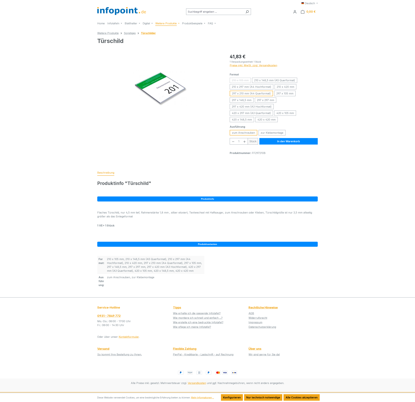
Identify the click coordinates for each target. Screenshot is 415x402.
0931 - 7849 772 (109, 315)
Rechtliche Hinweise (263, 307)
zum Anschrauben (243, 132)
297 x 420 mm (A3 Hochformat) (252, 106)
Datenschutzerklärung (262, 327)
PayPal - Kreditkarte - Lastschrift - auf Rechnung (203, 354)
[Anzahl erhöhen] (244, 141)
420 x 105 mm (285, 113)
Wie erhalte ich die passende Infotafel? (197, 313)
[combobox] (214, 11)
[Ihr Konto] (295, 11)
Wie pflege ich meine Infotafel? (192, 327)
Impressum (255, 322)
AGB (251, 313)
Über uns (255, 348)
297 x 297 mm (265, 100)
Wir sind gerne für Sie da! (264, 354)
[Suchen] (247, 11)
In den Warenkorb (288, 141)
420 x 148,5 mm (242, 119)
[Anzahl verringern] (233, 141)
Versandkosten (197, 383)
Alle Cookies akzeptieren (302, 397)
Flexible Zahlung (184, 348)
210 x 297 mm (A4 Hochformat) (251, 86)
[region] (160, 88)
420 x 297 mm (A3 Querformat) (251, 113)
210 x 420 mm (285, 86)
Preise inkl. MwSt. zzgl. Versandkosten (253, 65)
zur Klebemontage (272, 132)
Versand (103, 348)
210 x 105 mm (241, 81)
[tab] (105, 173)
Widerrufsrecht (258, 317)
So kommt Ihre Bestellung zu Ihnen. (119, 354)
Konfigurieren (232, 397)
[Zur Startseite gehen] (121, 11)
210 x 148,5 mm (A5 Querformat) (274, 80)
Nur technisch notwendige (263, 397)
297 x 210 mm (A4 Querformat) (251, 93)
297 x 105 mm (284, 93)
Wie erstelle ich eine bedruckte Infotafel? (198, 322)
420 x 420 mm (266, 119)
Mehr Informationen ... (202, 397)
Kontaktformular (129, 336)
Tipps (177, 307)
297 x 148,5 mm (241, 100)
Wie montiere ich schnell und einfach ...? (198, 317)
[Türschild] (160, 88)
